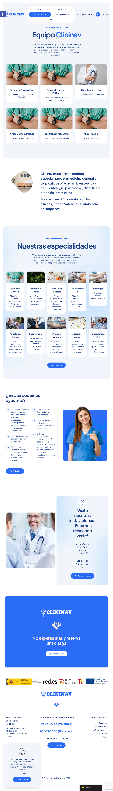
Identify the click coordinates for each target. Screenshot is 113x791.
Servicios (103, 723)
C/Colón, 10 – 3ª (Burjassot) (82, 562)
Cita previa (102, 733)
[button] (3, 14)
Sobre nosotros (100, 726)
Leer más (22, 774)
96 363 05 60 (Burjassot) (56, 731)
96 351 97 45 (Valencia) (56, 724)
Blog (105, 737)
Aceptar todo (22, 779)
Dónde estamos (100, 730)
